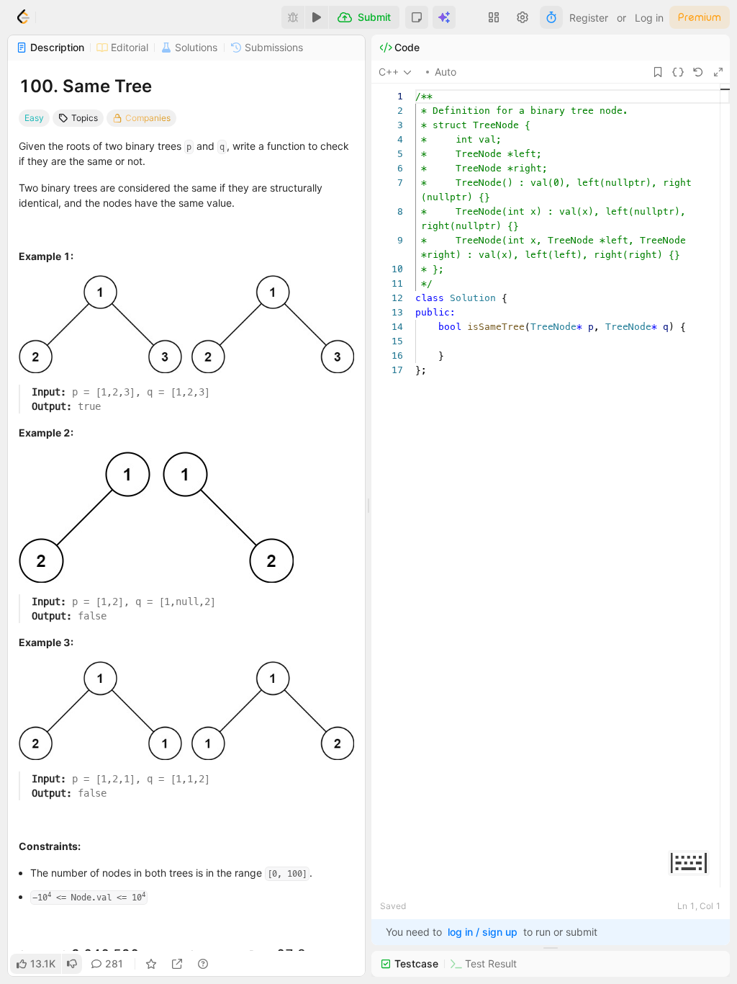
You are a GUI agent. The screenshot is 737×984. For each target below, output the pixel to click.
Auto (445, 72)
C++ (389, 72)
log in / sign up (482, 932)
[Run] (316, 17)
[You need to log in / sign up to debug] (292, 17)
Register (588, 18)
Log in (649, 18)
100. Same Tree (85, 86)
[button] (416, 17)
